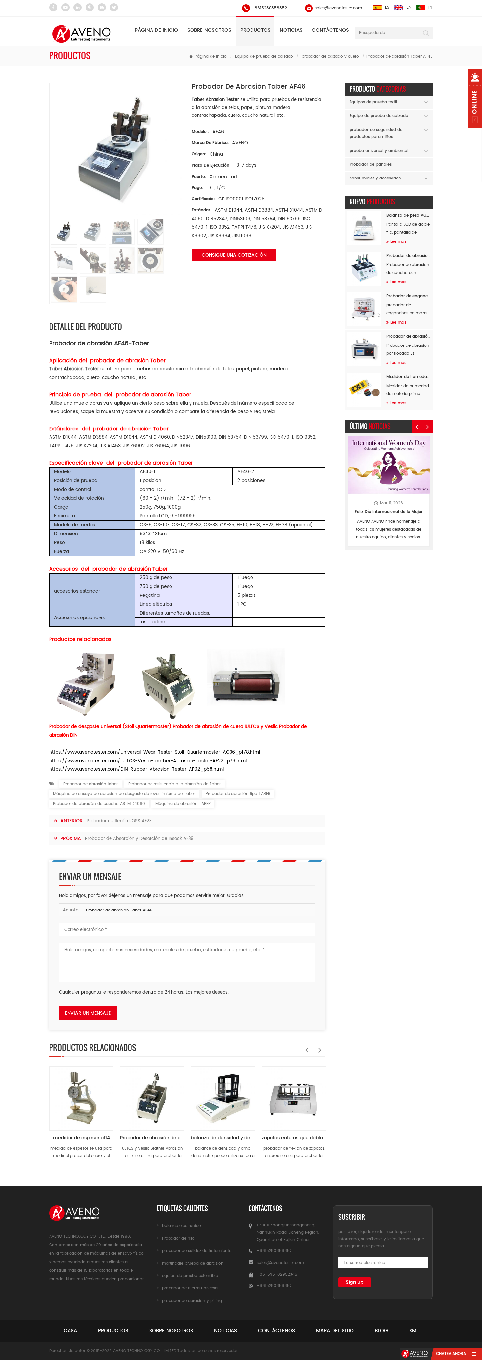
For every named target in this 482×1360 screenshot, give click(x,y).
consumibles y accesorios (375, 178)
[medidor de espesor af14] (81, 1095)
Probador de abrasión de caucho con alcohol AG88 (408, 256)
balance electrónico (181, 1226)
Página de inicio (156, 30)
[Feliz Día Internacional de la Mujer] (389, 465)
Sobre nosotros (209, 30)
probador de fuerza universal (190, 1288)
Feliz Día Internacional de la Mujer (389, 512)
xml (414, 1331)
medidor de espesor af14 (81, 1137)
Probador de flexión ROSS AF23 (119, 821)
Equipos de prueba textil (373, 102)
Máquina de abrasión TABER (183, 804)
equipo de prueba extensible (190, 1276)
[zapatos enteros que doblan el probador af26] (294, 1095)
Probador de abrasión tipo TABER (238, 794)
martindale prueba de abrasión (193, 1263)
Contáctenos (330, 30)
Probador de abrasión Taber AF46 (119, 910)
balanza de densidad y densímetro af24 (223, 1137)
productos (113, 1331)
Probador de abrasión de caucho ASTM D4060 (99, 804)
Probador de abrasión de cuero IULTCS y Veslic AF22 (152, 1137)
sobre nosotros (171, 1331)
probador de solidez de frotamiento (196, 1251)
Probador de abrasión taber (90, 784)
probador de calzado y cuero (330, 56)
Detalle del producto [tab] (85, 326)
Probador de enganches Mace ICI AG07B (408, 296)
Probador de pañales (371, 164)
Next (318, 1046)
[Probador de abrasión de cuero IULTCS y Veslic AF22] (152, 1095)
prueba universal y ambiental (379, 151)
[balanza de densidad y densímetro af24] (223, 1095)
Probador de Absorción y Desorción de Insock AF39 (139, 838)
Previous (305, 1046)
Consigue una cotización (234, 255)
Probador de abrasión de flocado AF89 (408, 336)
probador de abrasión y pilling (192, 1301)
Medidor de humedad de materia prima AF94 (408, 377)
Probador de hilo (178, 1238)
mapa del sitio (335, 1331)
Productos (255, 30)
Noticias (291, 30)
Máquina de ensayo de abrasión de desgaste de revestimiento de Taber (124, 794)
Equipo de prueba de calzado (264, 56)
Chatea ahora (451, 1354)
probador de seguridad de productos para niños (376, 133)
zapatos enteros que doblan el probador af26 (294, 1137)
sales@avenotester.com (338, 8)
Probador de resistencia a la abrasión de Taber (174, 784)
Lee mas (398, 242)
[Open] (475, 98)
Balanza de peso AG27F (408, 215)
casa (70, 1331)
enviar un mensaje (88, 1013)
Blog (381, 1331)
